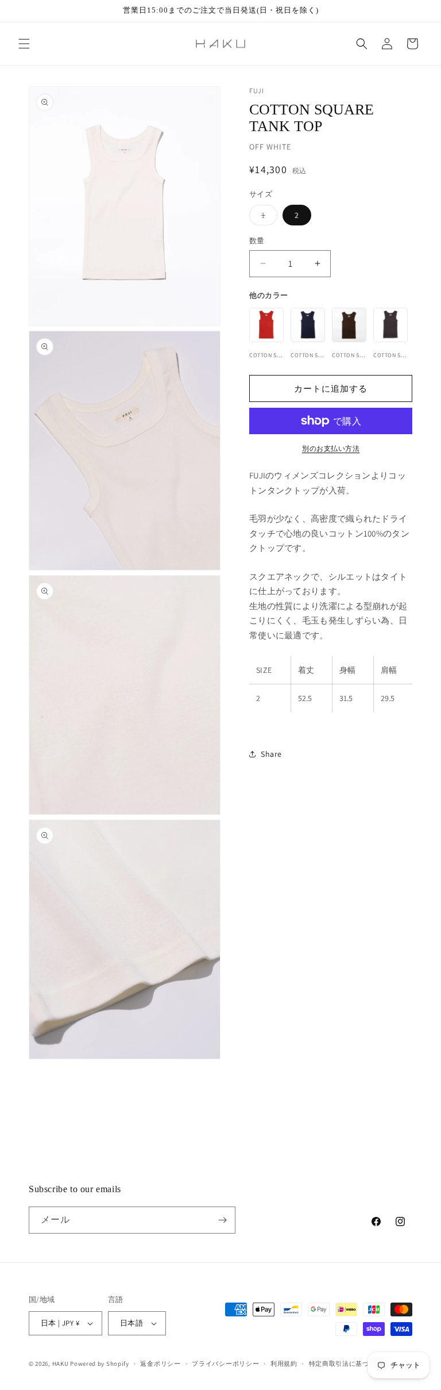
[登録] (222, 1220)
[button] (24, 43)
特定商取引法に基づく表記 (349, 1364)
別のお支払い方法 (330, 448)
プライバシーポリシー (225, 1364)
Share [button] (271, 754)
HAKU (60, 1364)
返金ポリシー (160, 1364)
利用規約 (283, 1364)
